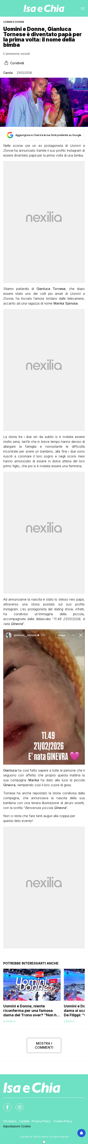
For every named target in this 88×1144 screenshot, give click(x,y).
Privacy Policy (41, 1121)
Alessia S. (9, 1021)
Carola (8, 72)
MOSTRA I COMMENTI (44, 1045)
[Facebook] (5, 1104)
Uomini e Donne (13, 21)
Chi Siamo (10, 1121)
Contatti (24, 1121)
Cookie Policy (62, 1121)
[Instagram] (17, 1104)
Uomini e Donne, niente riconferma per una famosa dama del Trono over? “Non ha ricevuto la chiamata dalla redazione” (31, 1010)
